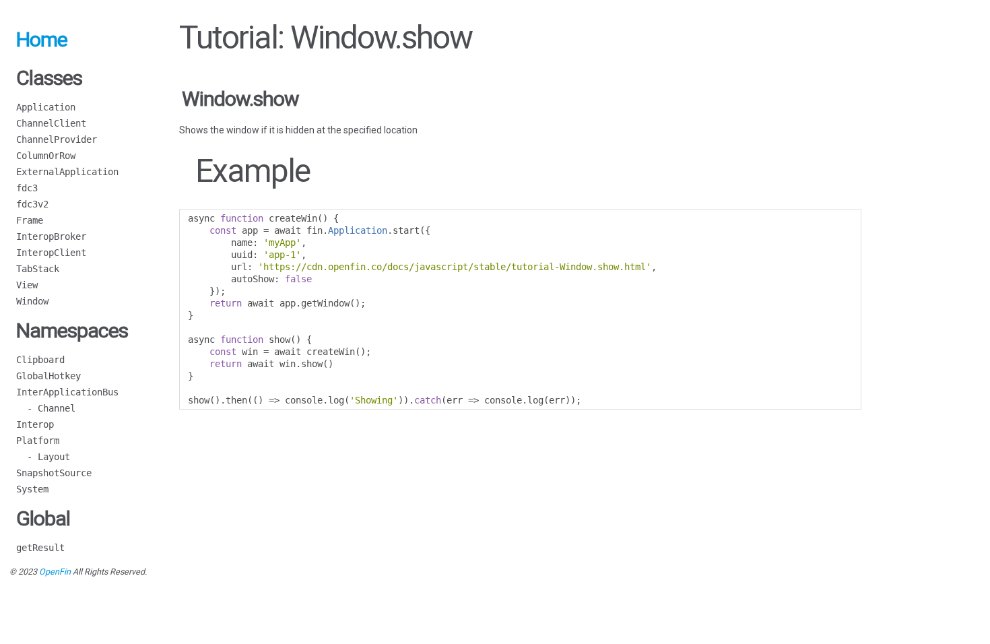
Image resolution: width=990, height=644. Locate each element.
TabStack (37, 268)
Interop (35, 424)
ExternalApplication (67, 171)
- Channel (45, 408)
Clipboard (40, 359)
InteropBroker (51, 236)
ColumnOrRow (45, 155)
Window (32, 301)
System (32, 489)
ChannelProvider (56, 139)
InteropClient (51, 252)
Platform (37, 440)
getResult (40, 547)
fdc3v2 (32, 204)
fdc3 (27, 188)
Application (45, 107)
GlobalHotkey (48, 376)
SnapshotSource (54, 473)
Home (41, 39)
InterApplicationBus (67, 392)
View (27, 285)
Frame (29, 220)
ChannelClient (51, 123)
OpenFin (55, 572)
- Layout (43, 456)
